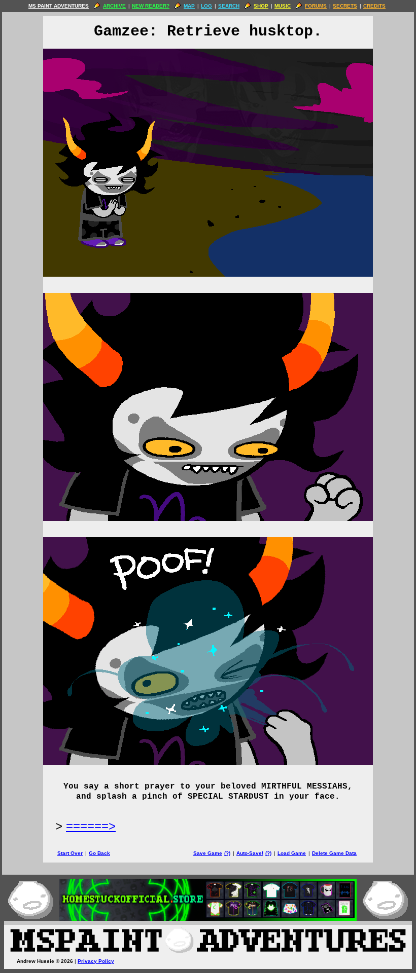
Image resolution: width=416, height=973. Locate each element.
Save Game (207, 853)
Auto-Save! (249, 853)
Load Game (292, 853)
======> (91, 826)
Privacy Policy (96, 961)
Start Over (70, 853)
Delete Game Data (334, 853)
